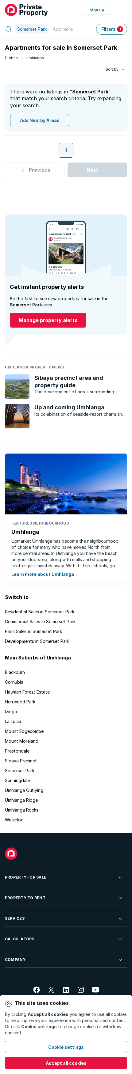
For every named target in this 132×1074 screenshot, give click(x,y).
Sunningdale (17, 780)
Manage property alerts (48, 320)
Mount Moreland (21, 741)
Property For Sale (25, 877)
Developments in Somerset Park (37, 641)
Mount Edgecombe (24, 731)
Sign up (97, 10)
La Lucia (13, 721)
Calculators (19, 939)
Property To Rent (25, 897)
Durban (11, 58)
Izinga (11, 711)
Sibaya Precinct (21, 760)
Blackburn (15, 672)
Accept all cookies (66, 1063)
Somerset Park (19, 770)
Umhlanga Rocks (21, 809)
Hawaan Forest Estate (27, 691)
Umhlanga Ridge (21, 800)
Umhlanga (35, 58)
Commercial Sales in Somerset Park (40, 621)
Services (15, 918)
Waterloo (14, 819)
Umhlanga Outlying (24, 790)
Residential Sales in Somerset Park (39, 611)
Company (15, 959)
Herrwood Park (20, 701)
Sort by (112, 69)
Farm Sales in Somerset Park (33, 631)
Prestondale (17, 750)
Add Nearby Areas (40, 120)
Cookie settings (66, 1047)
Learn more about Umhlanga (42, 574)
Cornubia (14, 682)
